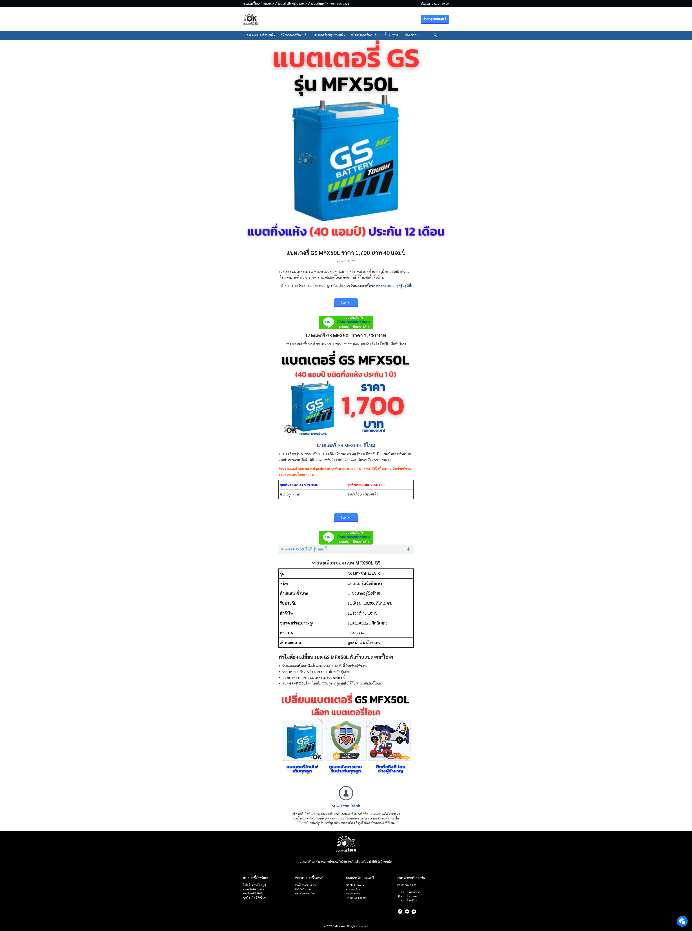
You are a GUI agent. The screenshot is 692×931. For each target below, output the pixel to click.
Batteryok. (339, 926)
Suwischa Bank (346, 805)
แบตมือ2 (310, 893)
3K (354, 885)
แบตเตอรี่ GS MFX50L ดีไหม (346, 445)
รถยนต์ (309, 878)
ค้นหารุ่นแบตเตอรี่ (434, 19)
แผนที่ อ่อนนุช (409, 896)
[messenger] (413, 911)
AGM (302, 893)
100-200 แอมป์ (303, 889)
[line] (407, 911)
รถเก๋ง (298, 885)
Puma (349, 893)
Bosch (359, 889)
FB (351, 885)
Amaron (350, 889)
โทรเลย (444, 35)
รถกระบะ (307, 885)
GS (347, 885)
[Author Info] (346, 799)
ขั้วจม (315, 885)
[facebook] (400, 911)
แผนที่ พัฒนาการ (410, 892)
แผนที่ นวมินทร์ (409, 900)
